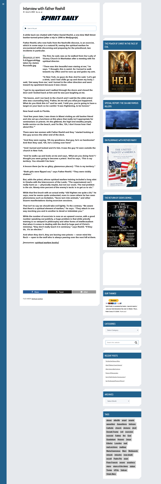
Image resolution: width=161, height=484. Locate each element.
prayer (122, 462)
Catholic (109, 428)
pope (126, 459)
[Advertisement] (59, 272)
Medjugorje (133, 451)
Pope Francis (112, 462)
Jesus (128, 439)
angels (131, 420)
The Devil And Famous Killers (113, 361)
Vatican (124, 470)
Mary (124, 451)
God (129, 436)
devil (134, 428)
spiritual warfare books (46, 242)
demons (126, 428)
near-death (128, 455)
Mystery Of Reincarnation (112, 373)
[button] (3, 3)
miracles (118, 455)
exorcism (129, 432)
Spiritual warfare (37, 299)
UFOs (116, 470)
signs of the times (120, 466)
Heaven (121, 439)
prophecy (131, 462)
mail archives (111, 447)
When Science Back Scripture (113, 369)
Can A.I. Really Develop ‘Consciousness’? (116, 377)
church (118, 428)
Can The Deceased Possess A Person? (115, 381)
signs (108, 466)
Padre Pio (118, 459)
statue (132, 466)
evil (121, 432)
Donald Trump (112, 432)
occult (109, 459)
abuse (109, 420)
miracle (109, 455)
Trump (109, 470)
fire (124, 436)
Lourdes (118, 443)
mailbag (122, 447)
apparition (110, 424)
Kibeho (109, 443)
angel (124, 420)
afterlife (117, 420)
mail (125, 443)
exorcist (109, 436)
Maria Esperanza (113, 451)
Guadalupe (111, 439)
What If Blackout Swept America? (114, 365)
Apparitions (122, 424)
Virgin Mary (111, 474)
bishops (132, 424)
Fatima (118, 436)
